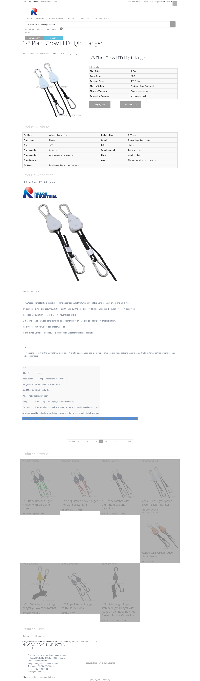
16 (106, 441)
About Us (72, 18)
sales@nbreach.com (48, 1)
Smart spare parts (42, 677)
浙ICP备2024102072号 (100, 679)
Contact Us (84, 18)
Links (101, 662)
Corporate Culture (101, 18)
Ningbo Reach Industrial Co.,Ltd (141, 1)
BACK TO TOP (91, 641)
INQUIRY (53, 38)
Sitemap (111, 662)
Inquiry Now (100, 104)
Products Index (91, 662)
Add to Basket (131, 104)
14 (96, 441)
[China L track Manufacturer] (34, 11)
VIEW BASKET (34, 38)
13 (92, 441)
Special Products (56, 18)
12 (87, 441)
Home (29, 18)
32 (124, 441)
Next (129, 441)
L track (53, 677)
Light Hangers (44, 53)
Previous (72, 441)
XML (105, 662)
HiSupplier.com (77, 641)
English (167, 1)
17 (111, 441)
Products (33, 53)
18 (115, 441)
